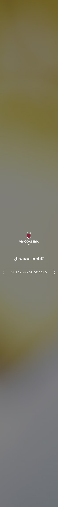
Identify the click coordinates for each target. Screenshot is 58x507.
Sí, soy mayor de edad (29, 272)
